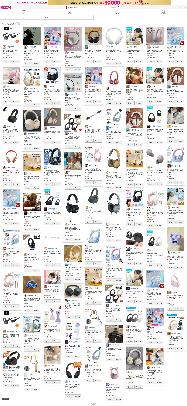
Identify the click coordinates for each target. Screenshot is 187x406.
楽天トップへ (181, 7)
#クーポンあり (48, 90)
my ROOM (163, 12)
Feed (23, 12)
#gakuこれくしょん (91, 210)
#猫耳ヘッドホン (152, 331)
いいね (16, 61)
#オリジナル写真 (28, 137)
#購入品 (26, 378)
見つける (70, 12)
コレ (7, 61)
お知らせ (117, 12)
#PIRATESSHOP (90, 331)
